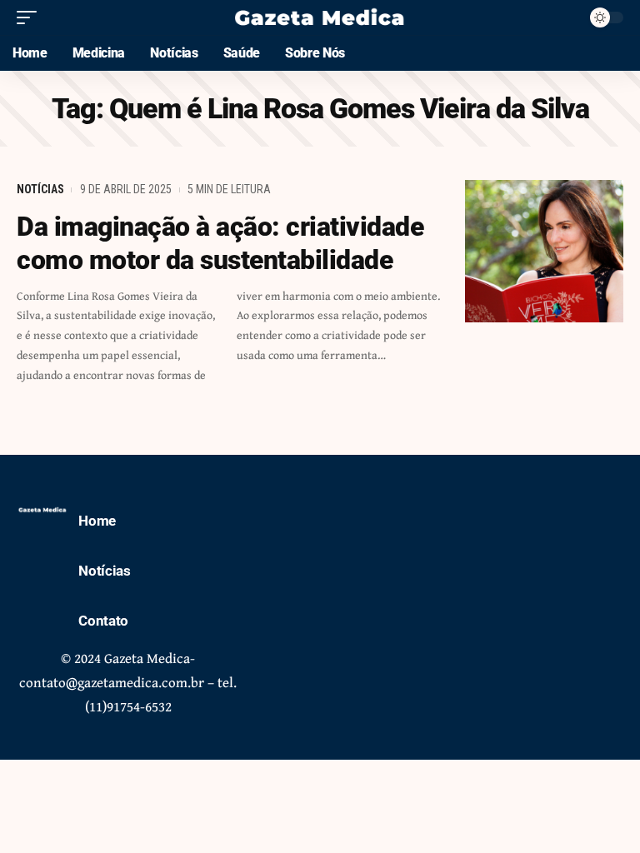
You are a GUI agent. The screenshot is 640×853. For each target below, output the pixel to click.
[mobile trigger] (31, 17)
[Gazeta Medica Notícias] (320, 17)
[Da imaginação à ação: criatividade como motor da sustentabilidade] (544, 251)
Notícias (40, 189)
